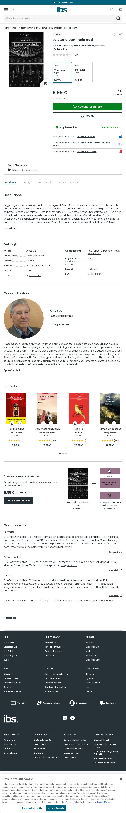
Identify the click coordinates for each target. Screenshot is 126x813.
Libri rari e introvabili (54, 647)
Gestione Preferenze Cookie (46, 757)
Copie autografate (53, 651)
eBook (6, 660)
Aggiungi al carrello (89, 106)
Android (72, 565)
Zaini (88, 687)
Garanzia (38, 753)
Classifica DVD (11, 678)
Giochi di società (53, 682)
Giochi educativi (52, 678)
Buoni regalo (10, 744)
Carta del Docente (86, 136)
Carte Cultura (40, 744)
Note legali (10, 618)
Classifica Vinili (93, 660)
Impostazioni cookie (32, 808)
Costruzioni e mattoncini (56, 674)
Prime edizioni (51, 642)
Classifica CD (92, 647)
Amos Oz (60, 45)
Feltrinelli (59, 49)
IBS (63, 98)
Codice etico (70, 757)
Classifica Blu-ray (12, 682)
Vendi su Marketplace (74, 748)
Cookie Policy (103, 801)
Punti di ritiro (9, 740)
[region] (63, 793)
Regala (89, 115)
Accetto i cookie (56, 808)
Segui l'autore (61, 324)
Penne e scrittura (93, 682)
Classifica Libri (10, 647)
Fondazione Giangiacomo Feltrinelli (106, 752)
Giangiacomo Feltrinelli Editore (105, 745)
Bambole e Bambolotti (55, 687)
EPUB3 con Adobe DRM (38, 265)
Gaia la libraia (10, 753)
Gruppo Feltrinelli (101, 740)
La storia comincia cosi (78, 504)
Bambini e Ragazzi (12, 691)
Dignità (79, 429)
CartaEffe (8, 748)
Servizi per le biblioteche (75, 740)
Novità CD (90, 642)
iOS (63, 565)
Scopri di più (35, 275)
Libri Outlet (8, 651)
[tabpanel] (26, 59)
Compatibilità (45, 182)
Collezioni (49, 655)
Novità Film (9, 674)
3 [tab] (66, 453)
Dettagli (27, 182)
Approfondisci (12, 370)
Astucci (89, 691)
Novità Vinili (91, 655)
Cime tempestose (110, 429)
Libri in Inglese (10, 655)
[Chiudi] (121, 778)
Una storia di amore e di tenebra (109, 504)
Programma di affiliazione (76, 744)
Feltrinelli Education (103, 758)
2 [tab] (63, 453)
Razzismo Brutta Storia (104, 762)
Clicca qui (9, 600)
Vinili (88, 651)
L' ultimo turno (15, 429)
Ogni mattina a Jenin (47, 429)
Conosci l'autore (68, 182)
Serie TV (7, 687)
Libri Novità (9, 642)
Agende (89, 678)
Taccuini (90, 674)
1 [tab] (26, 84)
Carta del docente (42, 740)
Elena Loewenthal (84, 45)
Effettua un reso (41, 748)
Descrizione (10, 182)
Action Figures (51, 691)
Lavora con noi (71, 753)
